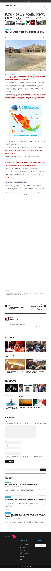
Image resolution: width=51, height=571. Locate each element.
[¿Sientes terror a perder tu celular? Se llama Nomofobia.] (9, 402)
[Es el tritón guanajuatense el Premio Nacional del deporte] (37, 388)
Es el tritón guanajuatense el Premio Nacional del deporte (39, 393)
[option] (10, 18)
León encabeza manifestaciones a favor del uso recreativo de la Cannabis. (9, 16)
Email (6, 445)
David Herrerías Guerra (11, 486)
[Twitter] (26, 1)
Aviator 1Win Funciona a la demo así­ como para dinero (21, 484)
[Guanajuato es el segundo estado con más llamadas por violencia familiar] (9, 388)
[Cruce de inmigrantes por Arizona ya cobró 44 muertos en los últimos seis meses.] (34, 346)
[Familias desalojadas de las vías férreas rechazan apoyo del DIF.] (34, 364)
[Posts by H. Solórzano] (26, 18)
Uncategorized (8, 482)
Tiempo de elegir (36, 407)
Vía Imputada (7, 29)
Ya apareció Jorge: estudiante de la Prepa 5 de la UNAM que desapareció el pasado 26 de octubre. (25, 394)
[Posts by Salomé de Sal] (5, 20)
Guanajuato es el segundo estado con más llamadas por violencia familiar (11, 394)
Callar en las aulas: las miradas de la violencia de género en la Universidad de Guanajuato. (20, 17)
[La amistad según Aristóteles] (23, 402)
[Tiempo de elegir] (37, 402)
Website (6, 450)
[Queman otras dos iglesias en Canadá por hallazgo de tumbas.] (12, 364)
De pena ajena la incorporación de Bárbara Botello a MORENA (30, 15)
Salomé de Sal (9, 20)
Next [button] (47, 19)
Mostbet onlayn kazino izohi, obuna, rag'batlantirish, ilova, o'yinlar (25, 499)
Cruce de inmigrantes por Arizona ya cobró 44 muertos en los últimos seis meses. (35, 353)
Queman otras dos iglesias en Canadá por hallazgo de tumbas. (14, 371)
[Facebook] (22, 1)
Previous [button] (4, 19)
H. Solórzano (29, 18)
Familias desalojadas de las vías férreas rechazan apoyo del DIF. (35, 371)
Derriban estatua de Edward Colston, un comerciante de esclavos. (40, 15)
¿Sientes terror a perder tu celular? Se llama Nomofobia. (11, 408)
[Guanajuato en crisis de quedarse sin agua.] (25, 55)
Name (6, 440)
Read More (7, 493)
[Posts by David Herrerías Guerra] (5, 486)
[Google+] (24, 1)
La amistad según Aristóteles (25, 407)
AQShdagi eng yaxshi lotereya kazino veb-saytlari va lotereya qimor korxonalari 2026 (25, 515)
